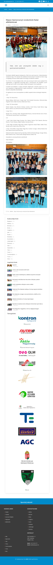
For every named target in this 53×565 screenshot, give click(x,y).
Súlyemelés (11, 248)
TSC (8, 211)
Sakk (9, 245)
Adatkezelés (7, 521)
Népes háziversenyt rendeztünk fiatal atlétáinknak (24, 211)
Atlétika (9, 25)
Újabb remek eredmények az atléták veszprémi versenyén (26, 274)
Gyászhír (14, 265)
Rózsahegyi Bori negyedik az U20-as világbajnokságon (25, 308)
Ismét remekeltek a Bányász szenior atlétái (22, 284)
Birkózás (10, 225)
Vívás (9, 259)
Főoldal (5, 9)
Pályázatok (7, 519)
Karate (9, 234)
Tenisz (9, 252)
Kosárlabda (10, 239)
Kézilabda (10, 237)
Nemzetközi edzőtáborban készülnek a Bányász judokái (26, 279)
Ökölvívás (10, 243)
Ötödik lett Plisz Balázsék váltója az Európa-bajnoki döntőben (27, 289)
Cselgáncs (10, 230)
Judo (9, 232)
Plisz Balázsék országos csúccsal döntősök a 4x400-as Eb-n (26, 294)
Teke (9, 250)
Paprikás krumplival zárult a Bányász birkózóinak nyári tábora (27, 304)
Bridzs (9, 228)
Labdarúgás (11, 241)
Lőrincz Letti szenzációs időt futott (20, 269)
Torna (9, 256)
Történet (7, 514)
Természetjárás (12, 254)
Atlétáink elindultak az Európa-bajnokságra (22, 299)
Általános (10, 221)
